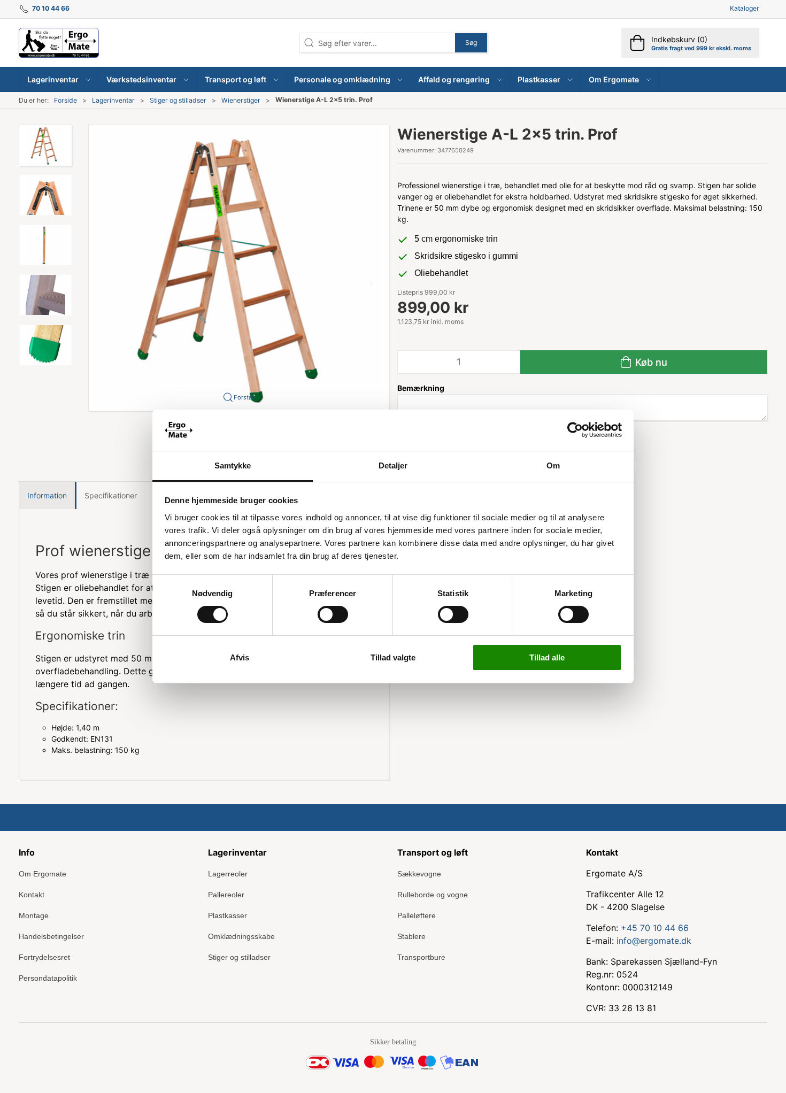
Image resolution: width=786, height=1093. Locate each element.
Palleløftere (416, 915)
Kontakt (31, 894)
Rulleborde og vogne (432, 894)
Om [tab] (553, 465)
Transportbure (421, 957)
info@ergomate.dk (654, 940)
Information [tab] (47, 495)
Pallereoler (226, 894)
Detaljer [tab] (393, 465)
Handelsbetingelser (51, 936)
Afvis (239, 657)
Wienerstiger (240, 100)
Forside (65, 100)
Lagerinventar (113, 100)
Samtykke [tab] (232, 465)
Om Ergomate (42, 873)
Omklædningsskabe (241, 936)
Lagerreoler (228, 873)
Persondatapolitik (48, 978)
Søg (471, 43)
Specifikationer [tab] (110, 495)
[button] (58, 79)
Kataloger (744, 8)
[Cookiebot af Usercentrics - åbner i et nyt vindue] (575, 430)
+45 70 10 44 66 (655, 927)
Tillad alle (547, 657)
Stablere (411, 936)
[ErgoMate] (59, 42)
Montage (34, 915)
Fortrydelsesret (44, 957)
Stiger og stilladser (178, 100)
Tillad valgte (393, 657)
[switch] (333, 614)
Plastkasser (227, 915)
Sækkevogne (419, 873)
